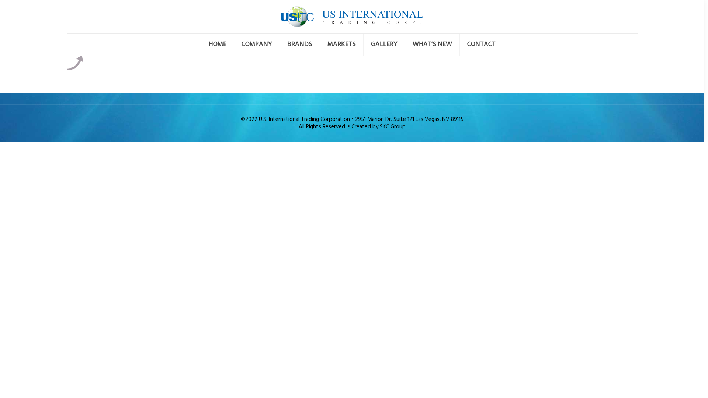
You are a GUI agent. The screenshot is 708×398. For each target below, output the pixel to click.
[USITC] (352, 16)
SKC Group (393, 126)
